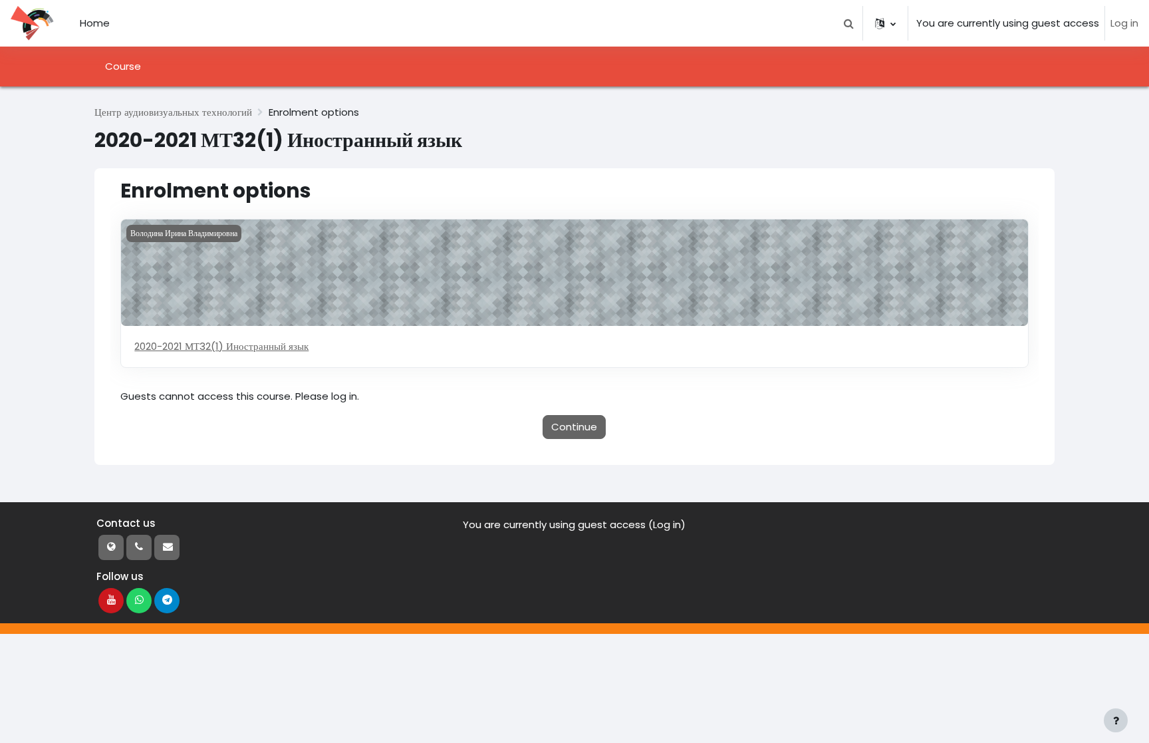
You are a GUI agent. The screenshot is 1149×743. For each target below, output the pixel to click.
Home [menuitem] (95, 23)
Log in (1124, 23)
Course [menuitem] (123, 66)
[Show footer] (1116, 720)
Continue (574, 427)
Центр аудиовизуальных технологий (173, 112)
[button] (848, 23)
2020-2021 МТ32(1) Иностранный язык (221, 346)
